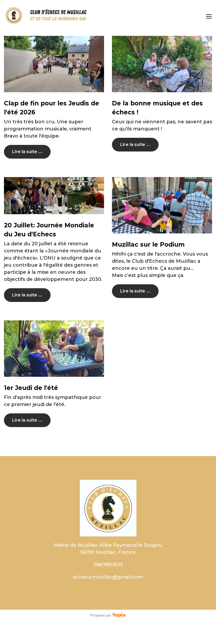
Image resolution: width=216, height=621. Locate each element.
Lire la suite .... (27, 151)
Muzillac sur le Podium (148, 244)
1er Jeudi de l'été (31, 388)
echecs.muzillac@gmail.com (108, 577)
